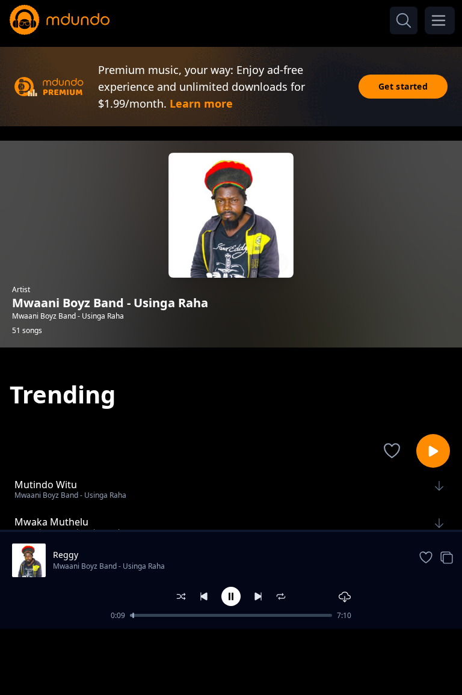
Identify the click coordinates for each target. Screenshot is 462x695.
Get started (403, 86)
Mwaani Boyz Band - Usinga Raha (109, 566)
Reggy (65, 554)
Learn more (201, 103)
